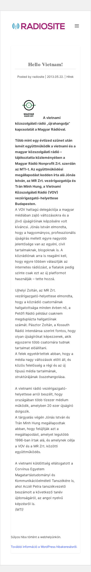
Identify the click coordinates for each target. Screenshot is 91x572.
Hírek (70, 76)
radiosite (38, 76)
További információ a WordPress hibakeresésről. (44, 546)
